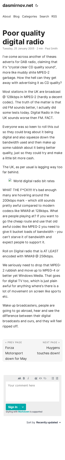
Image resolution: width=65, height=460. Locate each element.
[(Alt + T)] (36, 5)
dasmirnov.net (18, 5)
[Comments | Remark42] (32, 403)
